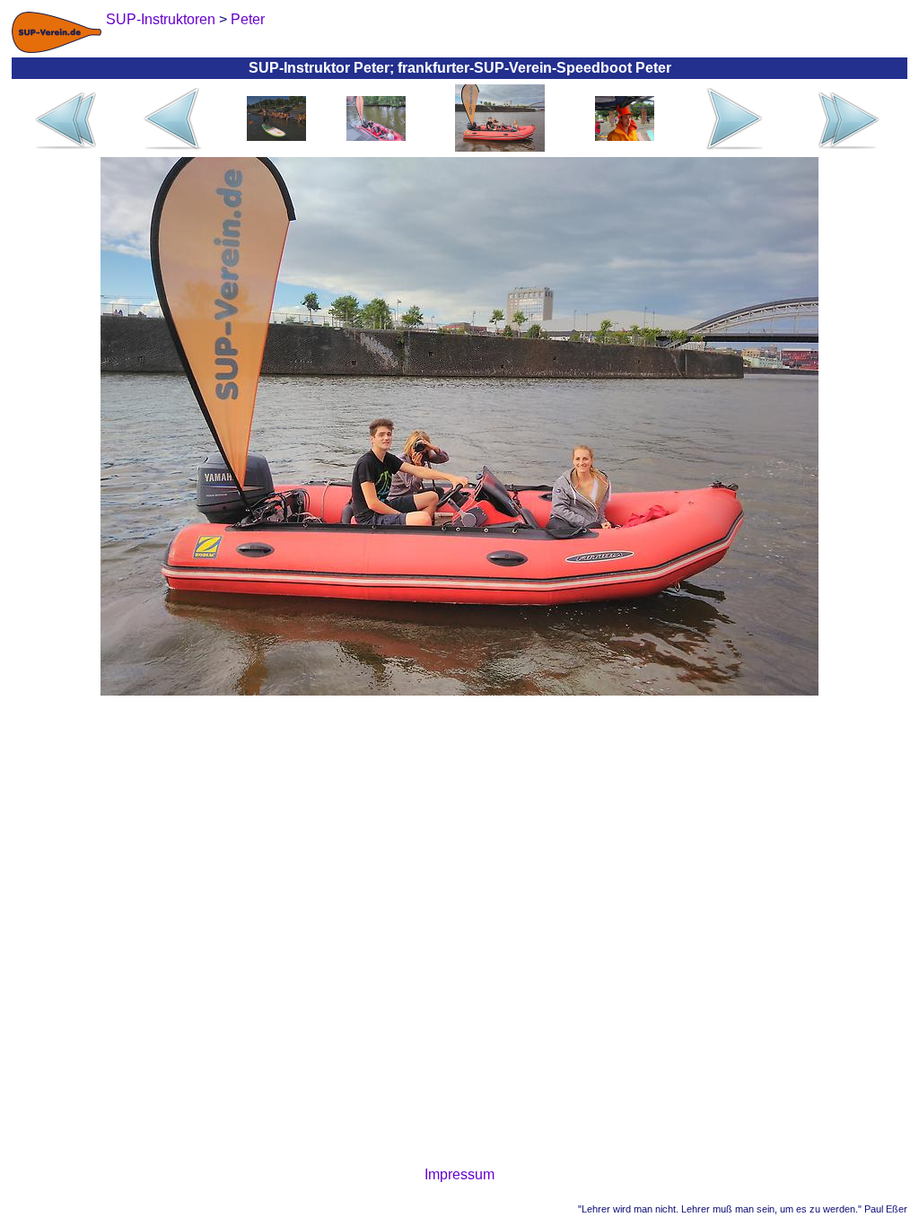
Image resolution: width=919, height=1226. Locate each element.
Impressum (459, 1174)
